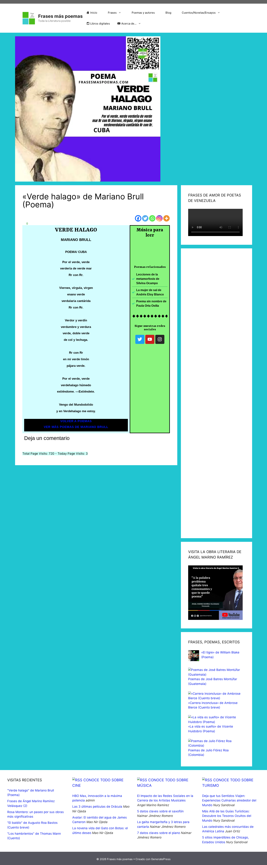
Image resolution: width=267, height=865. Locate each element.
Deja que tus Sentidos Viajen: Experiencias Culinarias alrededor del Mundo (229, 800)
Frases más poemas (60, 16)
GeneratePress (161, 859)
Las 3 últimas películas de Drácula (97, 806)
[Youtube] (149, 339)
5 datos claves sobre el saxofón (160, 811)
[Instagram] (159, 218)
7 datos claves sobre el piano (158, 833)
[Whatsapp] (152, 218)
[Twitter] (145, 218)
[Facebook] (138, 218)
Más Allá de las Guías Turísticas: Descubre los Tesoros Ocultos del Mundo (226, 815)
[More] (166, 218)
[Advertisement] (216, 393)
